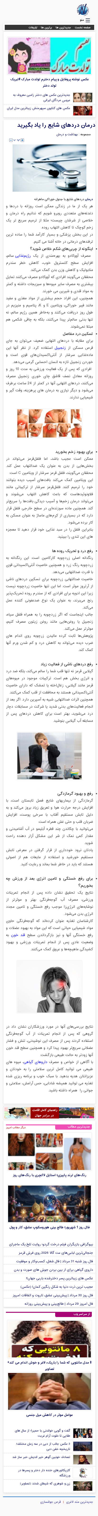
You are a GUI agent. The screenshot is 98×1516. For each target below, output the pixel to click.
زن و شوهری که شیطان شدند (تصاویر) (45, 1483)
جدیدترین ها (63, 27)
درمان (89, 199)
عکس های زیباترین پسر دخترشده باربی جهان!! (59, 1278)
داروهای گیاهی (35, 1062)
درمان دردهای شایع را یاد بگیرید (56, 125)
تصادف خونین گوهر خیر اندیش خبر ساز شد (41, 1457)
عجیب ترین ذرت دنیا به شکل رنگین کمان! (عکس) (56, 1287)
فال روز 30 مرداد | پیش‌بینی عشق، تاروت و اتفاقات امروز (53, 1295)
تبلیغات (33, 27)
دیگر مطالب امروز (16, 1127)
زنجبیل (60, 348)
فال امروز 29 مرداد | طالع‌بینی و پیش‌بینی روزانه (58, 1304)
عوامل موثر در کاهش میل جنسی (49, 1415)
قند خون (18, 935)
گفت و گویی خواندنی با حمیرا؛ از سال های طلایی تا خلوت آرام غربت (42, 1433)
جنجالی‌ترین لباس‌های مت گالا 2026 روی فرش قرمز (56, 1253)
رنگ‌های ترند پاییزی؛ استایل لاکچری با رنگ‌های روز (49, 1175)
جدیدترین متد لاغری (79, 1502)
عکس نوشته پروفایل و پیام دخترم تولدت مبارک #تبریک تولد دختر (49, 82)
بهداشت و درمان (67, 134)
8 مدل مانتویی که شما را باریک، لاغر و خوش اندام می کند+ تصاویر (49, 1366)
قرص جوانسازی (50, 1502)
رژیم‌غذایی (23, 256)
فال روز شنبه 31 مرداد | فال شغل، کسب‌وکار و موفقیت (54, 1261)
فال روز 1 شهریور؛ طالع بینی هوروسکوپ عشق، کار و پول (50, 1227)
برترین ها (46, 27)
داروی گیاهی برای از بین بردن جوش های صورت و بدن (53, 1270)
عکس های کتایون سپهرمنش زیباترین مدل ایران (38, 108)
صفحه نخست (83, 27)
